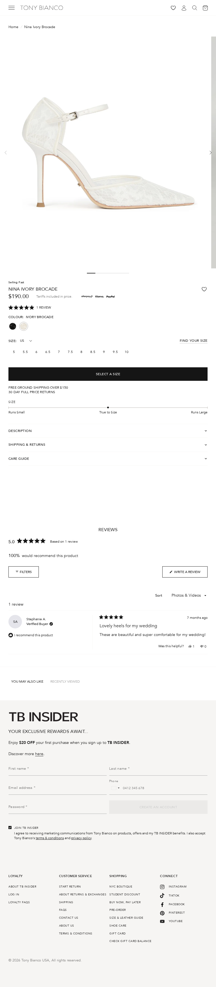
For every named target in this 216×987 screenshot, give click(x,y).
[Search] (194, 7)
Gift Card (117, 934)
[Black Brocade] (12, 326)
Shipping (66, 902)
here (39, 754)
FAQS (63, 910)
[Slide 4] (116, 273)
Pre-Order (117, 910)
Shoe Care (118, 926)
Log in (13, 895)
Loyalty (15, 876)
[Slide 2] (99, 273)
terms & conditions (50, 838)
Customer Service (75, 876)
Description (20, 431)
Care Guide (18, 458)
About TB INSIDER (22, 887)
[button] (29, 308)
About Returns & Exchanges (83, 895)
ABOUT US (66, 926)
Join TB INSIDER (26, 828)
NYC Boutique (120, 887)
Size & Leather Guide (126, 918)
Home (13, 27)
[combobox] (115, 788)
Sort (159, 595)
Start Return (70, 887)
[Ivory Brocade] (23, 326)
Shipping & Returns (27, 444)
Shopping (118, 876)
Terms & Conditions (76, 934)
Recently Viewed (65, 681)
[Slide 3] (108, 273)
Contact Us (68, 918)
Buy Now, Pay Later (125, 902)
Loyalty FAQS (19, 902)
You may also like (27, 681)
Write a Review (185, 574)
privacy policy (81, 838)
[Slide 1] (91, 273)
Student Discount (124, 895)
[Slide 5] (125, 273)
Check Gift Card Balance (130, 941)
